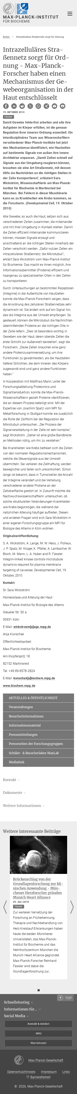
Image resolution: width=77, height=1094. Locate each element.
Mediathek (16, 762)
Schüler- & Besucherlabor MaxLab (34, 753)
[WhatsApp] (38, 106)
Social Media (15, 1016)
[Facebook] (6, 106)
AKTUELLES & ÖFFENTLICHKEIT (33, 698)
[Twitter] (30, 106)
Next (72, 907)
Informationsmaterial (25, 725)
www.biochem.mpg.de (19, 686)
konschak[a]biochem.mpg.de (34, 678)
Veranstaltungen (21, 707)
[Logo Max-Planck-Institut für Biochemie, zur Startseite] (31, 13)
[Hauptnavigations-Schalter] (70, 14)
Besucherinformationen (26, 716)
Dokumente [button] (13, 793)
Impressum (49, 1072)
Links (66, 1072)
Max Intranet (38, 1042)
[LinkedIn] (14, 106)
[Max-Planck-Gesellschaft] (21, 1060)
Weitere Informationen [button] (22, 806)
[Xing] (46, 106)
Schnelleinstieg (17, 1002)
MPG (38, 1033)
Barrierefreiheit (40, 1077)
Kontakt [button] (10, 780)
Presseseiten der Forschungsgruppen (36, 744)
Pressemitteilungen (23, 735)
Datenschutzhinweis (21, 1072)
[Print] (63, 106)
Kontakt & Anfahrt (38, 1023)
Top (68, 998)
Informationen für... (21, 1009)
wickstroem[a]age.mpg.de (32, 627)
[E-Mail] (54, 106)
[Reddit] (22, 106)
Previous (5, 907)
